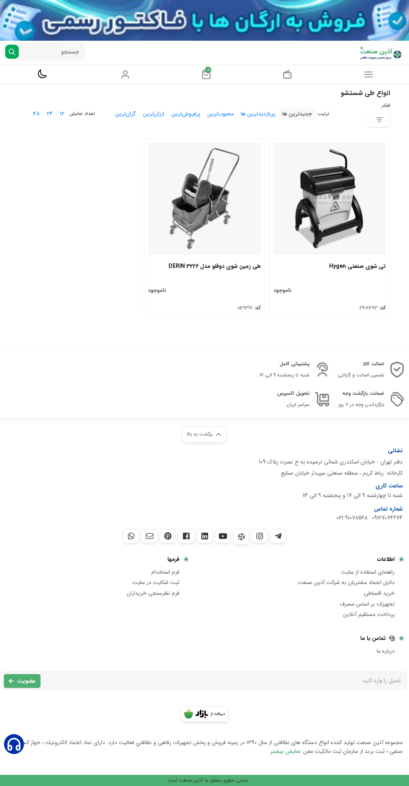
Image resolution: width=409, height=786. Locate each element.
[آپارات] (241, 536)
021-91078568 (351, 517)
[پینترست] (168, 536)
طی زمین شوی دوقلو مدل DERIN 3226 (214, 266)
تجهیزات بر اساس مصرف (367, 604)
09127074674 (387, 517)
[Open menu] (368, 74)
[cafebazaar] (204, 714)
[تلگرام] (278, 536)
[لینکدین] (204, 536)
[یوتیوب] (223, 536)
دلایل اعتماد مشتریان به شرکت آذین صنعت (346, 582)
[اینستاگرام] (260, 536)
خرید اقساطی (379, 593)
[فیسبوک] (186, 536)
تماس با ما (373, 638)
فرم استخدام (165, 572)
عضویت (26, 681)
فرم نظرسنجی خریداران (153, 593)
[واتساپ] (131, 536)
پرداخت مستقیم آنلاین (369, 614)
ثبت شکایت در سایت (155, 582)
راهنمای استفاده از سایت (368, 572)
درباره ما (386, 651)
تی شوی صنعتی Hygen (357, 266)
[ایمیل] (149, 536)
